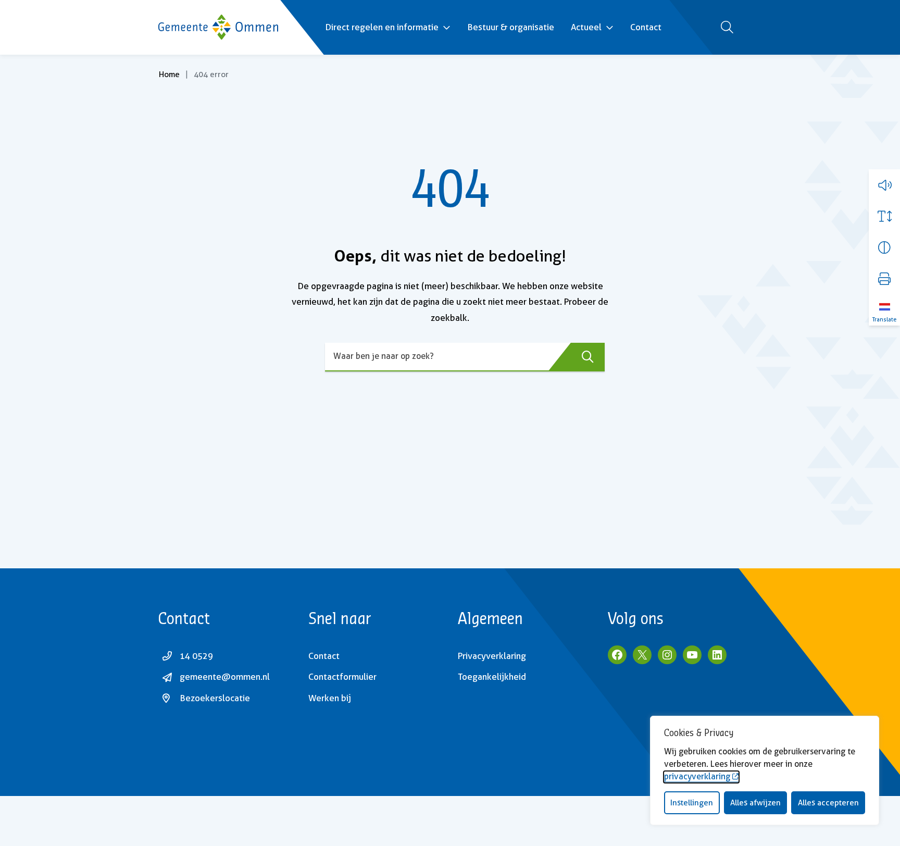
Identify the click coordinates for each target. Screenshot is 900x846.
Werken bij (329, 698)
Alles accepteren (828, 802)
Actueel (586, 27)
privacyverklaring (697, 776)
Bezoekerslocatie (215, 698)
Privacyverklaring (492, 656)
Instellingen (691, 802)
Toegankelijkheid (492, 676)
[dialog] (764, 770)
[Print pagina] (884, 278)
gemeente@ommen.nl (225, 676)
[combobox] (465, 357)
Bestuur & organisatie (510, 27)
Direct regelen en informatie (382, 27)
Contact (645, 27)
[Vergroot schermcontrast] (884, 247)
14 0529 (196, 656)
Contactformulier (342, 676)
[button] (884, 185)
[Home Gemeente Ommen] (218, 27)
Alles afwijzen (755, 802)
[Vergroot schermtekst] (884, 216)
